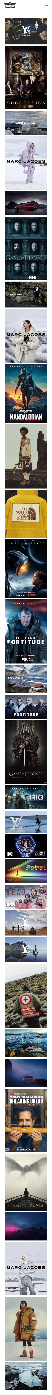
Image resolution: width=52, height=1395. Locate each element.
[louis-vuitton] (26, 31)
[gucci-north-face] (26, 456)
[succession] (26, 77)
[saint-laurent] (26, 294)
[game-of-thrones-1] (26, 248)
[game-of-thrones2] (26, 1182)
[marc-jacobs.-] (26, 163)
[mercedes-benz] (26, 1073)
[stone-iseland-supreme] (26, 996)
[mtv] (26, 846)
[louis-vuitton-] (26, 923)
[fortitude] (26, 631)
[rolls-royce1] (26, 203)
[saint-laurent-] (26, 123)
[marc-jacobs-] (26, 336)
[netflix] (26, 871)
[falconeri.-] (26, 1043)
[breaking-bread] (26, 1120)
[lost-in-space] (26, 568)
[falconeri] (26, 1376)
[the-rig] (26, 797)
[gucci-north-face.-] (26, 514)
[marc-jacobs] (26, 1268)
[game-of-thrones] (26, 752)
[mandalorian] (26, 393)
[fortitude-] (26, 707)
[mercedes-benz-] (26, 1226)
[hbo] (26, 897)
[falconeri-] (26, 679)
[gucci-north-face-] (26, 1329)
